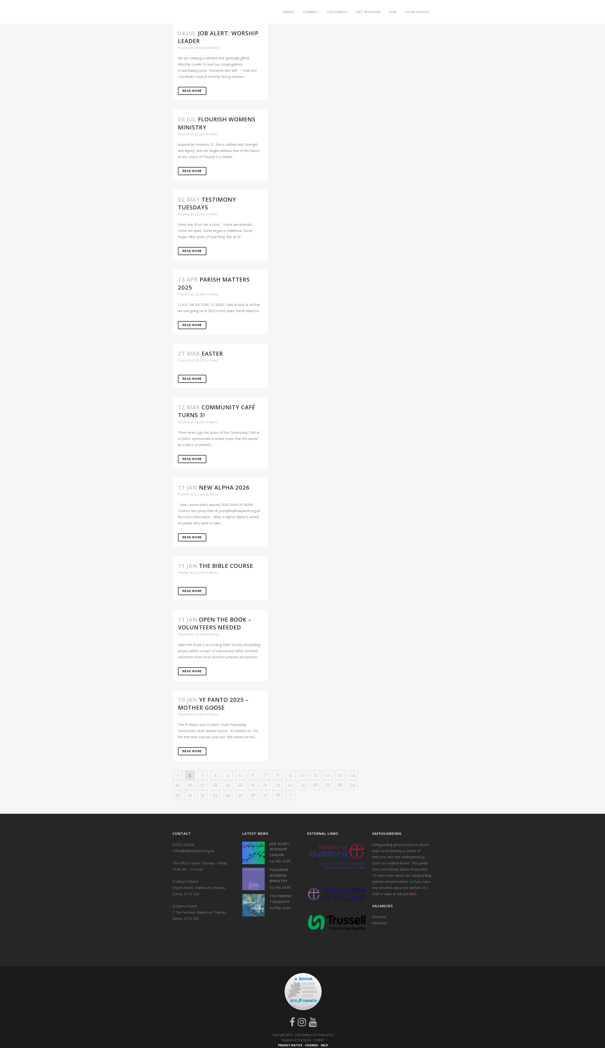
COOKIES (311, 1045)
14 (353, 775)
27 (328, 785)
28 (340, 785)
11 (315, 775)
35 (240, 794)
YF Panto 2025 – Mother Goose (213, 703)
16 (190, 785)
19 (227, 785)
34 (227, 794)
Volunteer (379, 917)
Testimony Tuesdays (207, 203)
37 (265, 794)
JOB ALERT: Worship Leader (280, 849)
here (412, 894)
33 (215, 794)
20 (240, 785)
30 (177, 794)
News (214, 48)
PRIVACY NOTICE (290, 1045)
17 (202, 785)
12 (328, 775)
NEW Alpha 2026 (224, 487)
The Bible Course (226, 566)
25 (303, 785)
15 (177, 785)
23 (278, 785)
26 (315, 785)
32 (202, 794)
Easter (212, 353)
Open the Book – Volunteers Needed (214, 623)
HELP (324, 1045)
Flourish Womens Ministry (279, 875)
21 (253, 785)
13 (340, 775)
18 (215, 785)
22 (265, 785)
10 (303, 775)
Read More (192, 91)
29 (352, 785)
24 (290, 785)
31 (190, 794)
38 (277, 794)
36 (252, 794)
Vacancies (379, 923)
